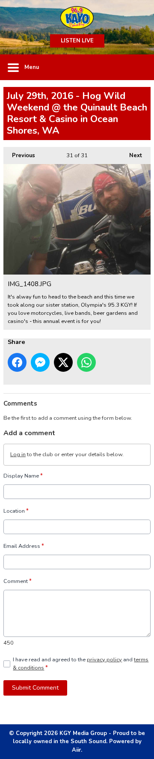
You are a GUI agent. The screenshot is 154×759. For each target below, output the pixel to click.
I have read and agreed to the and (80, 664)
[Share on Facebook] (17, 362)
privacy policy (104, 659)
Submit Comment (35, 687)
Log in (18, 454)
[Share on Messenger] (40, 362)
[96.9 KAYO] (77, 17)
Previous (19, 155)
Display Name (23, 476)
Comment (17, 581)
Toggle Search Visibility (138, 67)
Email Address (23, 546)
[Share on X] (63, 362)
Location (16, 511)
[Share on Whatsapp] (86, 362)
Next (131, 155)
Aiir (76, 750)
